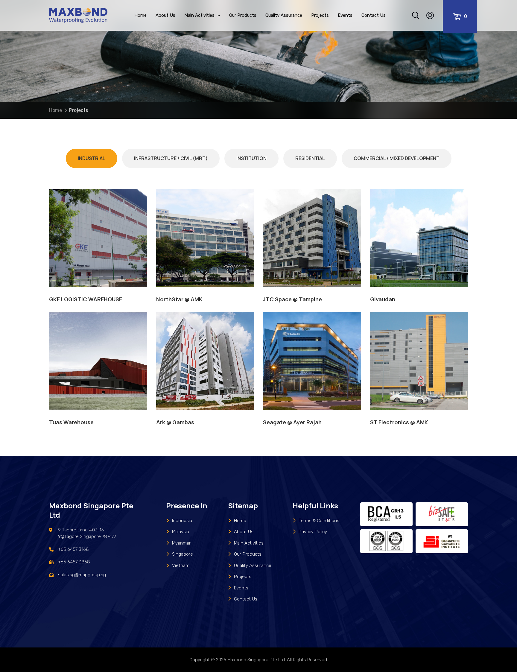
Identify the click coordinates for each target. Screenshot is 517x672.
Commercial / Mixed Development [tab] (397, 158)
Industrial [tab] (91, 158)
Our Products (242, 15)
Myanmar (181, 543)
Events (345, 15)
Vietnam (180, 565)
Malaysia (180, 531)
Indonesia (182, 520)
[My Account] (430, 15)
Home (140, 15)
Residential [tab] (310, 158)
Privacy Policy (313, 531)
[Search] (415, 15)
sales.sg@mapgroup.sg (82, 574)
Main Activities (199, 15)
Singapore (182, 554)
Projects (320, 15)
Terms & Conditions (319, 520)
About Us (165, 15)
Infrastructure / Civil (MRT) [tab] (171, 158)
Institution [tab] (251, 158)
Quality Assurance (283, 15)
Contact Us (373, 15)
